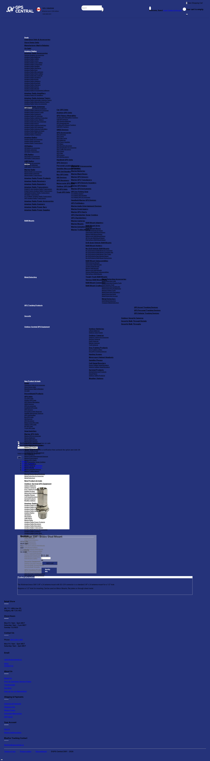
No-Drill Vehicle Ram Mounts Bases (97, 256)
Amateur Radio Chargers (32, 85)
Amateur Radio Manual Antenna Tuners (36, 102)
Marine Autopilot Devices (32, 469)
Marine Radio (28, 520)
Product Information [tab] (26, 577)
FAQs (6, 664)
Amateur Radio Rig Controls (33, 75)
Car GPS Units (62, 110)
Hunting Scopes (95, 354)
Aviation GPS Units (64, 113)
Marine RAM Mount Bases (94, 234)
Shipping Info (9, 707)
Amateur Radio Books (31, 79)
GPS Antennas (61, 135)
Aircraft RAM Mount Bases (94, 230)
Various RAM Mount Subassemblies (97, 272)
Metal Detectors (109, 299)
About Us (8, 678)
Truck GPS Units (29, 428)
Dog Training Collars (95, 350)
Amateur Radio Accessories (36, 53)
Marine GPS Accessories (81, 166)
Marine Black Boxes (79, 174)
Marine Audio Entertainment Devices (86, 206)
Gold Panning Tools (108, 285)
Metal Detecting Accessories (114, 279)
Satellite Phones (96, 360)
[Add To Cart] (49, 563)
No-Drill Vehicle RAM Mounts (97, 249)
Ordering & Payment (12, 704)
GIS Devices (28, 419)
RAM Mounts (29, 221)
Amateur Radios (30, 51)
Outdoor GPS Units (30, 424)
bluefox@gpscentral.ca (14, 745)
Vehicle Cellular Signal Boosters (99, 367)
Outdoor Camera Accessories (99, 337)
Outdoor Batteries (96, 329)
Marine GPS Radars (79, 186)
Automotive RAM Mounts (94, 265)
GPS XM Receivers (63, 157)
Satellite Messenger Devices (33, 413)
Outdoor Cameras (96, 335)
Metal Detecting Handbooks (111, 287)
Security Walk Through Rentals (134, 321)
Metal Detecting (30, 277)
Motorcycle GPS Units (31, 423)
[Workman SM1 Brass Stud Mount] (42, 502)
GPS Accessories (64, 133)
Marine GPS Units (31, 434)
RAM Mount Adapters (94, 223)
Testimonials (9, 685)
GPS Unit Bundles (30, 415)
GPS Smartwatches (63, 123)
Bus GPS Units (28, 417)
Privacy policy (25, 751)
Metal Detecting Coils (109, 281)
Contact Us (8, 666)
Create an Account (175, 10)
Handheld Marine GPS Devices (83, 200)
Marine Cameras (78, 221)
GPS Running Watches (64, 121)
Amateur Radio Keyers (31, 87)
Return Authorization (12, 732)
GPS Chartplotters (78, 218)
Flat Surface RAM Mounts (94, 274)
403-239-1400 (16, 640)
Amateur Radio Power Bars (33, 533)
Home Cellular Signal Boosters (99, 365)
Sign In (7, 729)
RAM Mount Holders (94, 246)
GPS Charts (60, 151)
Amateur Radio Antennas (34, 107)
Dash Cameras (93, 341)
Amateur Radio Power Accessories (35, 529)
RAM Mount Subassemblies (97, 261)
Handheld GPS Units (65, 160)
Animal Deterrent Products (97, 372)
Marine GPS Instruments (81, 189)
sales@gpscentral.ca (13, 659)
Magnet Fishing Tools (109, 290)
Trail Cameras (93, 345)
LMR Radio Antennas (31, 165)
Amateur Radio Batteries (32, 57)
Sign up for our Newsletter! (15, 691)
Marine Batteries (78, 171)
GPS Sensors (62, 163)
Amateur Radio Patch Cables (33, 74)
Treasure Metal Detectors (110, 303)
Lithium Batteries (94, 331)
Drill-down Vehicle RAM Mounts (98, 243)
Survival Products (96, 370)
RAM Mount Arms (93, 226)
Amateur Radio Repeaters (32, 526)
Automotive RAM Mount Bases (95, 232)
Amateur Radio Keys (31, 70)
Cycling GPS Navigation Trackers (67, 117)
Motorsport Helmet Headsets (101, 357)
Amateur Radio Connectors (33, 64)
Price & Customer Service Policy (17, 681)
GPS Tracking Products (33, 305)
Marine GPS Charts (79, 212)
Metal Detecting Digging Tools (112, 283)
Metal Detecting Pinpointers (111, 292)
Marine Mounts (29, 467)
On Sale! (27, 48)
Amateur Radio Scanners (32, 531)
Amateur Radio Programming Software (36, 90)
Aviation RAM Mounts (92, 266)
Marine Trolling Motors (31, 471)
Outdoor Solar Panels (96, 333)
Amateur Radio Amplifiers (35, 93)
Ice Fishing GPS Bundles (79, 195)
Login (165, 10)
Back (24, 470)
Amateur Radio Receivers (32, 524)
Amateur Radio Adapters (32, 81)
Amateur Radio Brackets (32, 83)
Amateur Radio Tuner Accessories (35, 104)
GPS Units (28, 397)
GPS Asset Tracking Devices (146, 307)
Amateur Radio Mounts (31, 88)
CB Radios (27, 515)
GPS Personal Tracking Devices (147, 310)
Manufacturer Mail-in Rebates (36, 45)
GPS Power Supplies (63, 142)
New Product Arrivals (32, 381)
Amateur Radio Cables (31, 59)
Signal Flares (93, 374)
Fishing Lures (75, 168)
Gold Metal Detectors (109, 301)
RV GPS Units (28, 426)
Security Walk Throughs (131, 324)
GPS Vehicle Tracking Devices (146, 313)
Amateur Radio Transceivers (33, 528)
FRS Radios (28, 516)
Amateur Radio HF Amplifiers (33, 95)
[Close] (187, 14)
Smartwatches (30, 431)
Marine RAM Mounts (92, 268)
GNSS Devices (62, 130)
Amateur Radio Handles (32, 66)
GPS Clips (60, 153)
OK (19, 457)
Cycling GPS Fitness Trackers (66, 125)
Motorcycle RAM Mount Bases (95, 236)
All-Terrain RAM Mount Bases (95, 238)
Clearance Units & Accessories (37, 40)
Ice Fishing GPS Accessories (80, 197)
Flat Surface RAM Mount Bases (96, 240)
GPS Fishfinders (77, 203)
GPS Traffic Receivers (64, 149)
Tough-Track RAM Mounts (96, 277)
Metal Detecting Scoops (110, 296)
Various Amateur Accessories (34, 55)
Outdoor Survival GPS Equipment (37, 327)
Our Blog (7, 688)
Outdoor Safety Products (97, 375)
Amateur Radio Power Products (34, 522)
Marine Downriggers (79, 209)
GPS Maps (60, 144)
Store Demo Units (31, 43)
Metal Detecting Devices (34, 474)
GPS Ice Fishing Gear (79, 192)
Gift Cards (8, 717)
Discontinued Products (33, 394)
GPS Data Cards (62, 138)
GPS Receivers (29, 421)
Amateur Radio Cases (31, 61)
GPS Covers (60, 155)
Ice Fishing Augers (77, 194)
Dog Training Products (98, 348)
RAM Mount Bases (93, 229)
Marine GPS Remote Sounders (83, 183)
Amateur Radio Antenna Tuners (37, 98)
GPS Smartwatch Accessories (66, 148)
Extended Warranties (13, 713)
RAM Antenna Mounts (93, 263)
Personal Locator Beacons (33, 411)
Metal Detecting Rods (109, 294)
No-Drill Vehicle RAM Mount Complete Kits (99, 252)
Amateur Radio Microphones (33, 72)
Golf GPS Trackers (63, 127)
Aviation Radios (29, 513)
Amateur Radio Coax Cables (33, 62)
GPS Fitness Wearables (66, 116)
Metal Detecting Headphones (111, 288)
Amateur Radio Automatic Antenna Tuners (38, 100)
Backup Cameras (94, 339)
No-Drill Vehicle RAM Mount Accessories (99, 250)
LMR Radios (28, 518)
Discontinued (41, 751)
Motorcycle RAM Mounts (94, 270)
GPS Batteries (61, 140)
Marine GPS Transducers (81, 180)
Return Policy (9, 710)
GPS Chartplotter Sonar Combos (84, 215)
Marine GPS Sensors (79, 177)
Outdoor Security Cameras (132, 318)
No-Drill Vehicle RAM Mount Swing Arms (99, 258)
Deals (26, 38)
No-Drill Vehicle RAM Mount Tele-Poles (98, 254)
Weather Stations (96, 378)
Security (27, 316)
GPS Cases (60, 136)
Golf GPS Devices (62, 119)
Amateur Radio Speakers (32, 77)
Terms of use (10, 751)
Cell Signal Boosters (97, 363)
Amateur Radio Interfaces (32, 68)
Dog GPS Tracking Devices (98, 351)
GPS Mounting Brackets (64, 146)
